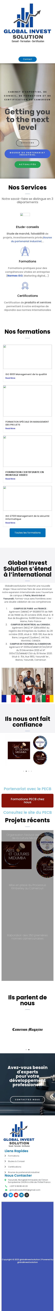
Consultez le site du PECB (27, 812)
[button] (44, 49)
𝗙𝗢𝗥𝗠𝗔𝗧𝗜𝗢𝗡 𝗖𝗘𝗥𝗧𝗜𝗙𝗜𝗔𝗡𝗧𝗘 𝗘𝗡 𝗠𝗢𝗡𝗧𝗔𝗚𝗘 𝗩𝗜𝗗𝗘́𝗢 (25, 474)
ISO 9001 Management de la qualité (26, 374)
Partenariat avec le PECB (27, 789)
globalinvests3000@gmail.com (24, 1190)
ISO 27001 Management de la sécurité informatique (27, 517)
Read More (10, 378)
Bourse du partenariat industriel (31, 239)
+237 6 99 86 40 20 (18, 1186)
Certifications (27, 296)
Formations (27, 261)
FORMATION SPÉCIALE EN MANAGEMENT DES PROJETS (27, 423)
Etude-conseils (27, 227)
